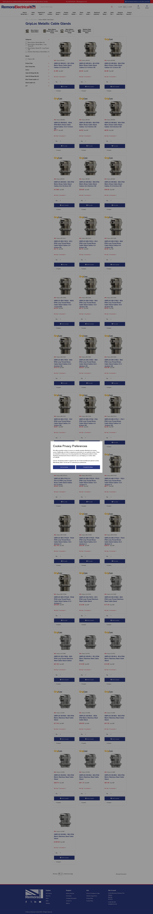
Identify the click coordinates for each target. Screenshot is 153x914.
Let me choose (64, 467)
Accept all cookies (88, 467)
